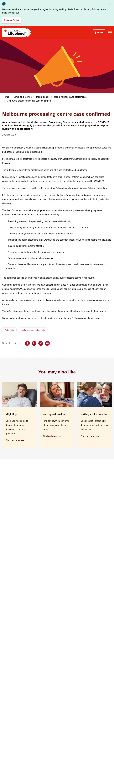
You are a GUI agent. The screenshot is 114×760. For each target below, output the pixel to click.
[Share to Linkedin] (34, 343)
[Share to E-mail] (47, 343)
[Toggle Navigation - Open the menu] (110, 32)
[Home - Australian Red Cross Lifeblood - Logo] (16, 32)
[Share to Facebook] (27, 343)
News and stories (22, 97)
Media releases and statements (70, 97)
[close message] (110, 4)
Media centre (43, 97)
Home (6, 97)
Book (100, 32)
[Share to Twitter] (40, 343)
